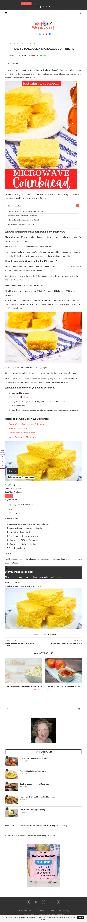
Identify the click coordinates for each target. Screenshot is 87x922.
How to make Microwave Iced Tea (23, 432)
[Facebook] (37, 7)
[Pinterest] (46, 7)
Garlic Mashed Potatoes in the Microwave (27, 424)
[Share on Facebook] (48, 635)
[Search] (81, 13)
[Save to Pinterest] (2, 466)
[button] (33, 3)
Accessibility (63, 910)
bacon (26, 397)
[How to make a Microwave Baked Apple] (63, 670)
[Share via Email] (55, 635)
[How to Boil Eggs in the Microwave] (11, 761)
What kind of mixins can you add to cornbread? (23, 220)
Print (9, 496)
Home (6, 44)
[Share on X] (2, 461)
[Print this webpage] (2, 471)
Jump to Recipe (14, 63)
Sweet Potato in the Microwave (22, 437)
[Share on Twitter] (50, 635)
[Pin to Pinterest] (53, 635)
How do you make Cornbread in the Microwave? (23, 215)
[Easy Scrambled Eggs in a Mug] (11, 813)
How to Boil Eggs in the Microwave (34, 758)
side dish (15, 44)
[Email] (49, 7)
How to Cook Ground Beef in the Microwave (37, 797)
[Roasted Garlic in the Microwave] (11, 774)
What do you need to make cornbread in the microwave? (26, 211)
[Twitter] (40, 7)
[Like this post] (46, 635)
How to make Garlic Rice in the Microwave (24, 686)
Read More (44, 920)
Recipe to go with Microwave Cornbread (21, 224)
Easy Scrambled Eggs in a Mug (32, 810)
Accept (81, 917)
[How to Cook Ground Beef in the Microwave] (11, 800)
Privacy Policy (24, 910)
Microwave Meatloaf (18, 428)
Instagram (57, 577)
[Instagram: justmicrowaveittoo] (43, 568)
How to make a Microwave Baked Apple (63, 686)
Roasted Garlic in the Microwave (33, 771)
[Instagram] (43, 7)
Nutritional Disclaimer (44, 910)
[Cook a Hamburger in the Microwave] (11, 787)
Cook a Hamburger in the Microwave (34, 784)
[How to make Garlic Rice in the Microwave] (23, 670)
